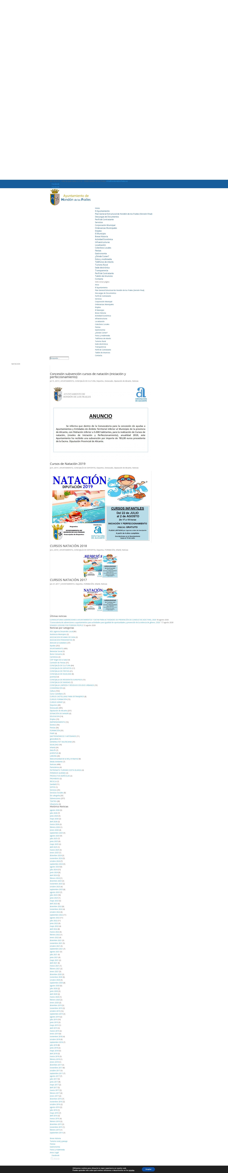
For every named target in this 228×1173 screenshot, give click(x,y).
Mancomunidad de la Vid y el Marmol (64, 759)
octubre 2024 (55, 861)
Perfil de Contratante (104, 219)
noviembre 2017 (56, 1067)
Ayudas (52, 645)
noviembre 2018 (56, 1036)
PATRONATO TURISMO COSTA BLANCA (65, 770)
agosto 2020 (55, 985)
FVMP (52, 733)
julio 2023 (53, 895)
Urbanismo (54, 804)
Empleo (98, 231)
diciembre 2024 (56, 855)
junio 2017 (54, 1082)
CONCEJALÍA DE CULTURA (85, 381)
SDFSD (52, 787)
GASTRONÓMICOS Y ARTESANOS (63, 736)
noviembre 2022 (56, 909)
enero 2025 (54, 852)
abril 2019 (53, 1028)
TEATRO (53, 801)
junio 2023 (54, 898)
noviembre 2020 (56, 977)
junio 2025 (54, 841)
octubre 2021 (55, 946)
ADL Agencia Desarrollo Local (61, 631)
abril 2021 (53, 963)
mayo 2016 (54, 1113)
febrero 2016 (55, 1121)
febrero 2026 (55, 827)
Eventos (53, 725)
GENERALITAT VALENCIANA (61, 742)
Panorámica (54, 767)
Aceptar (148, 1169)
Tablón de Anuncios (104, 276)
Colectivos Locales (103, 247)
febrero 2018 (55, 1059)
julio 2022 (53, 920)
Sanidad (53, 784)
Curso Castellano (56, 694)
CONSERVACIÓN (56, 688)
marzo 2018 (54, 1056)
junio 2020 (54, 991)
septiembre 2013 (56, 1133)
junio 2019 (54, 1022)
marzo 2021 (54, 966)
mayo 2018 (54, 1050)
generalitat (54, 739)
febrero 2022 (55, 934)
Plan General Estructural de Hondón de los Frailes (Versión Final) (123, 214)
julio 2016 (53, 1110)
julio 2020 (53, 988)
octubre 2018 (55, 1039)
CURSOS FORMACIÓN (58, 699)
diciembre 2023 (56, 881)
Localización (100, 245)
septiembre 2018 (56, 1042)
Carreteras (54, 657)
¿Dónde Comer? (102, 256)
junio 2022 (54, 923)
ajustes (131, 1170)
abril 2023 (53, 903)
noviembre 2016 (56, 1101)
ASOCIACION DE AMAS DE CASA (62, 637)
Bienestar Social (56, 651)
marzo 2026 (54, 824)
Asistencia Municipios (58, 634)
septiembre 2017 (56, 1073)
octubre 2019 (55, 1011)
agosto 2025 (55, 836)
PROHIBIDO (54, 778)
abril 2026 (53, 821)
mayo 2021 (54, 960)
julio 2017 (53, 1079)
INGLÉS (53, 750)
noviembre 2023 (56, 884)
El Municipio (100, 233)
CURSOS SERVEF (56, 702)
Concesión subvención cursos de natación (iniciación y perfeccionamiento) (88, 375)
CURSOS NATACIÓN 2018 (68, 546)
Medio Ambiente (56, 761)
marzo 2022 (54, 932)
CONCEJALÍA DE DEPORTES (85, 468)
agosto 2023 (55, 892)
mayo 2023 (54, 901)
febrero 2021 (55, 968)
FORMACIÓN (110, 550)
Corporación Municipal (105, 225)
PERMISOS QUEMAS (58, 773)
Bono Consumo (56, 654)
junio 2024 (54, 872)
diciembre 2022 (56, 906)
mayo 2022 (54, 926)
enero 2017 (54, 1096)
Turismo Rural (101, 264)
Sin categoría (55, 795)
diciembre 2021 (56, 940)
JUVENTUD (54, 753)
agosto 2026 (55, 810)
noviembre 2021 (56, 943)
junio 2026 (54, 816)
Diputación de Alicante (122, 381)
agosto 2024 (55, 867)
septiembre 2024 (56, 864)
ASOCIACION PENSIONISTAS (61, 640)
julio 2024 (53, 869)
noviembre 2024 (56, 858)
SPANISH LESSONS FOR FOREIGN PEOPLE (66, 625)
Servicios (99, 222)
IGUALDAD (54, 744)
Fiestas (98, 250)
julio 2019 (53, 1019)
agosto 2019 (55, 1017)
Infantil (118, 550)
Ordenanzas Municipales (106, 228)
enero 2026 (54, 830)
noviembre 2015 (56, 1127)
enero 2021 (54, 971)
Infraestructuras (102, 242)
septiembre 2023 (56, 889)
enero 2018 (54, 1062)
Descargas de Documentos (107, 216)
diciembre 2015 (56, 1124)
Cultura (52, 691)
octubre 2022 (55, 912)
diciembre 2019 (56, 1005)
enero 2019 (54, 1033)
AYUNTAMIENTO (67, 381)
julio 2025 (53, 838)
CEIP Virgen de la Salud (58, 660)
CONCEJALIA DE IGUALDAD (60, 674)
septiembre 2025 (56, 833)
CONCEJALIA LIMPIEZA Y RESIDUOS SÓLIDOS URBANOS (72, 685)
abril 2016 (53, 1116)
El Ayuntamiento (102, 211)
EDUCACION (55, 716)
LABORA (53, 756)
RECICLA (53, 781)
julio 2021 (53, 954)
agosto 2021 (55, 951)
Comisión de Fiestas (57, 662)
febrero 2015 (55, 1130)
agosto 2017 (55, 1076)
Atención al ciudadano (58, 643)
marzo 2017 (54, 1090)
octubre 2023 (55, 886)
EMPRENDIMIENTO (57, 722)
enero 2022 (54, 937)
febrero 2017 (55, 1093)
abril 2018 (53, 1053)
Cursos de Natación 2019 (68, 463)
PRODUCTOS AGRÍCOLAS (60, 776)
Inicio (97, 208)
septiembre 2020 (56, 983)
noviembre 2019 (56, 1008)
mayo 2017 (54, 1084)
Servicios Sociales (56, 793)
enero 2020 (54, 1002)
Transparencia (101, 270)
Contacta (99, 279)
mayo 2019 (54, 1025)
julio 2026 (53, 813)
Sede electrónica (102, 267)
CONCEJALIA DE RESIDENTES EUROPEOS (66, 679)
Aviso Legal (54, 1152)
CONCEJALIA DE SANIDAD (60, 682)
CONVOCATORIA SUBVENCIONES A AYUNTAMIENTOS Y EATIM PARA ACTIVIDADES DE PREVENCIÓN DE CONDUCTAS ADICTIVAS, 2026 (103, 620)
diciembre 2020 (56, 974)
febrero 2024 (55, 878)
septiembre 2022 (56, 915)
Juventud (53, 677)
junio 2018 (54, 1048)
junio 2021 (54, 957)
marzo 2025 (54, 850)
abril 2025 (53, 847)
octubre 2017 (55, 1070)
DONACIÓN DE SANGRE (59, 713)
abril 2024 (53, 875)
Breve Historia (101, 236)
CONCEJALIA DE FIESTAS (59, 671)
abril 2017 (53, 1087)
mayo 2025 (54, 844)
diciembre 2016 (56, 1099)
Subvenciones (55, 798)
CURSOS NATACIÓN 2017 (68, 580)
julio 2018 (53, 1045)
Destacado (109, 381)
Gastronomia (101, 253)
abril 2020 (53, 994)
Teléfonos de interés (104, 262)
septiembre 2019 (56, 1014)
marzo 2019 (54, 1031)
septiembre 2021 (56, 949)
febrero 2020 (55, 1000)
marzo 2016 (54, 1118)
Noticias (135, 381)
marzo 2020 (54, 997)
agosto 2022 (55, 918)
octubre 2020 (55, 980)
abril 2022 (53, 929)
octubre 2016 (55, 1104)
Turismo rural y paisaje (58, 1141)
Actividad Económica (104, 239)
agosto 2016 (55, 1107)
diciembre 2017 (56, 1065)
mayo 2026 (54, 819)
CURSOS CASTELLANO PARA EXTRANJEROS (67, 696)
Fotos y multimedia (103, 259)
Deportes (100, 381)
